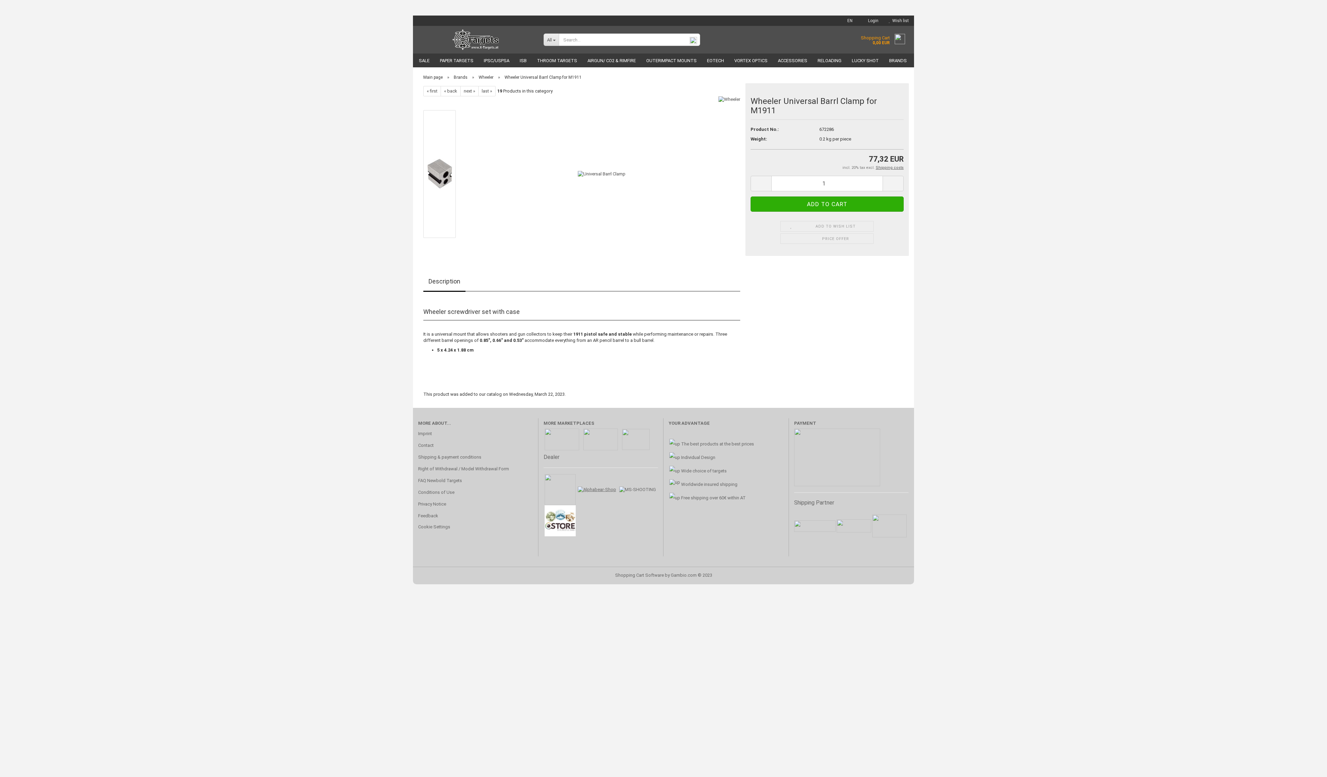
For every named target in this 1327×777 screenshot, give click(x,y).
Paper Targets (456, 60)
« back (450, 91)
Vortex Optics (751, 60)
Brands (898, 60)
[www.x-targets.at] (475, 40)
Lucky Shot (865, 60)
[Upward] (1308, 766)
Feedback (428, 515)
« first (432, 91)
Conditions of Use (436, 492)
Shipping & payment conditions (449, 457)
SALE (424, 60)
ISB (523, 60)
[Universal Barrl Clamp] (601, 173)
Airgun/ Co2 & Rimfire (611, 60)
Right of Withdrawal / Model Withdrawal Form (463, 468)
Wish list (899, 20)
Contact (426, 445)
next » (469, 91)
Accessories (792, 60)
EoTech (715, 60)
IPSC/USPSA (496, 60)
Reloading (829, 60)
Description (444, 281)
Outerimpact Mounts (671, 60)
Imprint (425, 433)
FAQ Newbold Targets (440, 480)
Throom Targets (557, 60)
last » (487, 91)
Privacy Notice (432, 504)
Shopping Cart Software (639, 575)
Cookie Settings (434, 526)
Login (872, 20)
